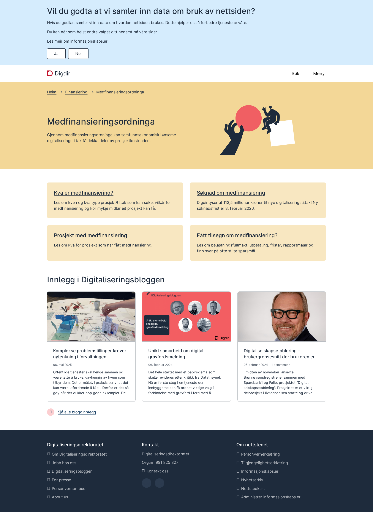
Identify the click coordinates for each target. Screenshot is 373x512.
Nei (78, 53)
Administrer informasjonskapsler (270, 497)
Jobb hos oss (64, 463)
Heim (51, 92)
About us (60, 497)
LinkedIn (159, 484)
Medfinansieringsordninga (120, 92)
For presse (61, 480)
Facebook (146, 484)
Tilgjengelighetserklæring (264, 463)
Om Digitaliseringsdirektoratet (79, 454)
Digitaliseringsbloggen (72, 471)
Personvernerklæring (260, 454)
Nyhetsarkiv (252, 480)
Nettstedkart (253, 488)
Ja (56, 53)
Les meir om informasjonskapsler (77, 41)
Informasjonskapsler (259, 471)
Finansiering (76, 92)
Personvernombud (68, 488)
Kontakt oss (157, 471)
